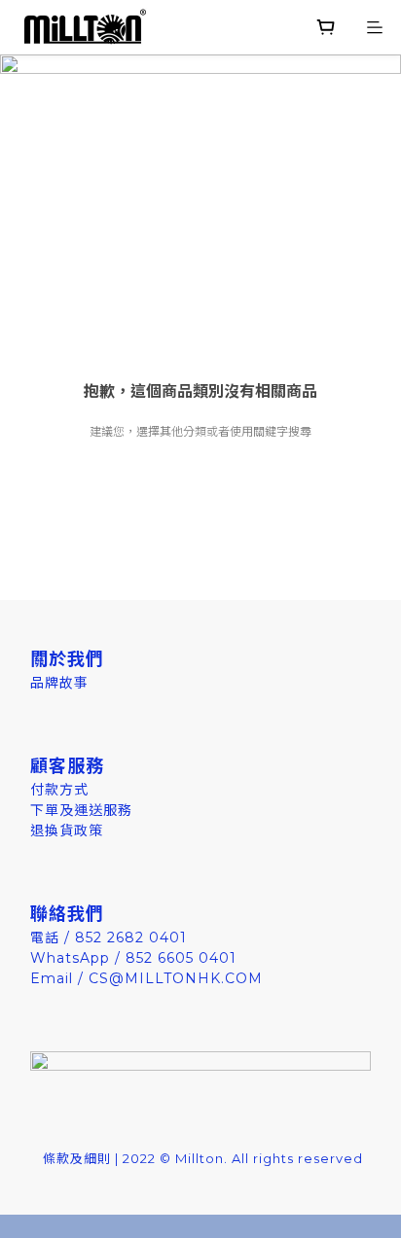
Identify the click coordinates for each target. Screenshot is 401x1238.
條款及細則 (77, 1158)
